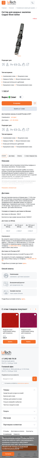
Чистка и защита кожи (11, 405)
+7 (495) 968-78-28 (14, 246)
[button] (32, 3)
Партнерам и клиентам (12, 425)
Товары (6, 390)
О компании (7, 434)
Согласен (8, 454)
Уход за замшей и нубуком (12, 402)
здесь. (25, 263)
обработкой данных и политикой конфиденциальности (15, 448)
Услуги (6, 411)
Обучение (7, 418)
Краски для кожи (9, 396)
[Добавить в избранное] (35, 103)
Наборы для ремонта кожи (12, 399)
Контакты (29, 431)
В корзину (16, 103)
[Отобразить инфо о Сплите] (21, 97)
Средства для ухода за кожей (13, 393)
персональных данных (23, 383)
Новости (16, 434)
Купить (10, 341)
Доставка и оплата (17, 431)
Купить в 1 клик (19, 109)
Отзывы (6, 431)
